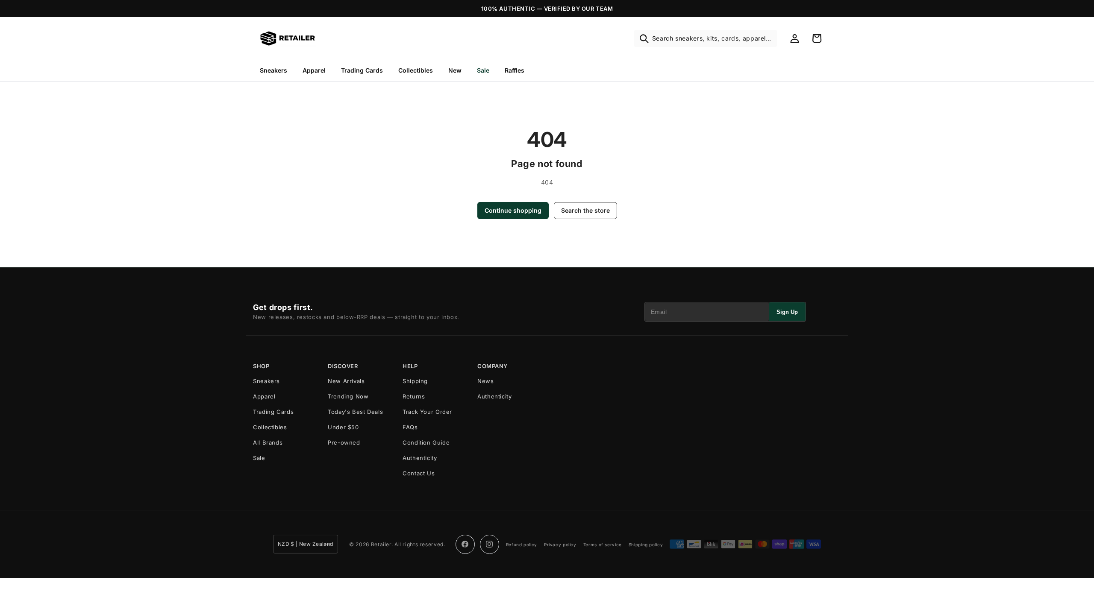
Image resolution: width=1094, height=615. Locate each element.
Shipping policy (646, 544)
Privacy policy (560, 544)
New (455, 70)
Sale (483, 70)
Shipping (415, 381)
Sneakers (273, 70)
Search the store (585, 210)
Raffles (514, 70)
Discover (343, 366)
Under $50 (343, 427)
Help (410, 366)
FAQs (410, 427)
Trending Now (348, 396)
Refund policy (521, 544)
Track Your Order (427, 411)
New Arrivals (346, 381)
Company (492, 366)
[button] (705, 38)
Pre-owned (344, 442)
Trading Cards (362, 70)
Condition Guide (426, 442)
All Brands (267, 442)
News (485, 381)
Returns (414, 396)
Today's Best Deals (355, 411)
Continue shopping (513, 210)
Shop (261, 366)
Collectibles (415, 70)
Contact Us (419, 473)
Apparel (314, 70)
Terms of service (602, 544)
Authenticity (420, 457)
